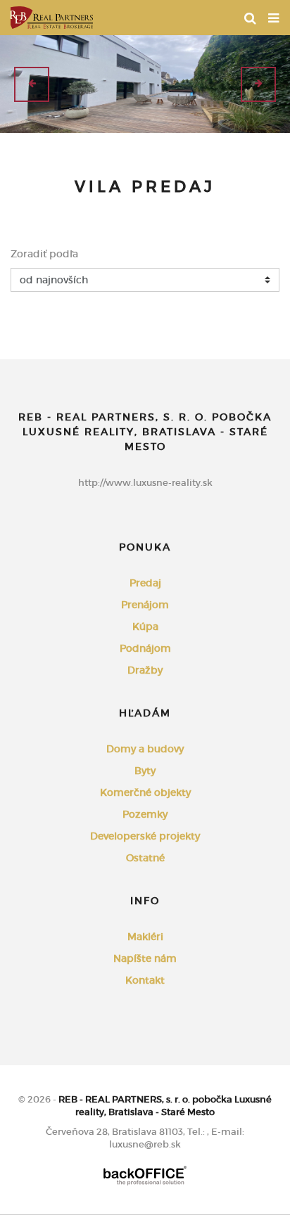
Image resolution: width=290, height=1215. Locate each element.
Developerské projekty (145, 836)
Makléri (145, 936)
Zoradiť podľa (44, 254)
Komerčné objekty (145, 792)
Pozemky (145, 814)
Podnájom (145, 648)
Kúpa (145, 626)
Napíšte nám (145, 958)
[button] (31, 84)
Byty (145, 770)
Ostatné (145, 857)
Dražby (145, 670)
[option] (145, 84)
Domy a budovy (145, 748)
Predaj (145, 583)
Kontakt (145, 980)
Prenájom (145, 604)
